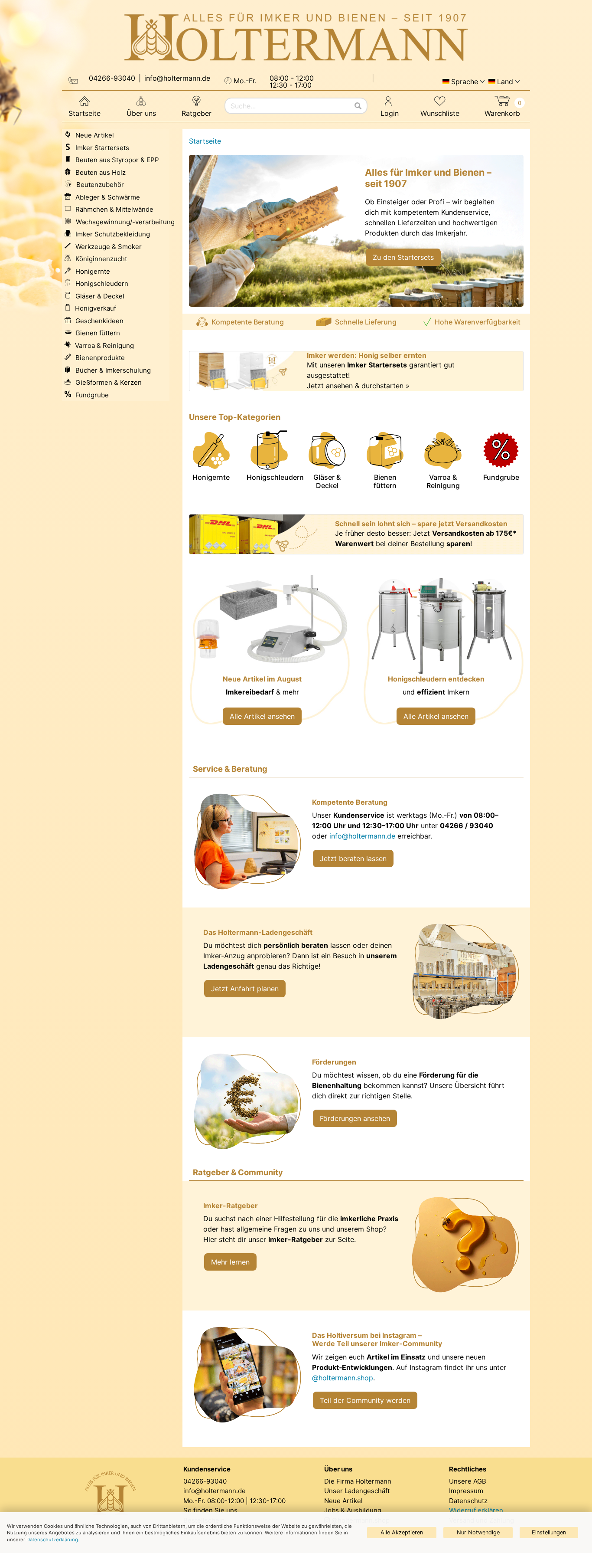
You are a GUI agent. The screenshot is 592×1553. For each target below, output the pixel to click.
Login (390, 113)
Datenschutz (468, 1501)
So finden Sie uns (210, 1510)
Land (505, 81)
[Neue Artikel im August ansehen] (269, 655)
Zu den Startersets (403, 257)
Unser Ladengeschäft (357, 1491)
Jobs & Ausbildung (352, 1510)
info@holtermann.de (362, 836)
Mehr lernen (230, 1262)
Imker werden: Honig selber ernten (366, 355)
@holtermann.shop (342, 1377)
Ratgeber (196, 113)
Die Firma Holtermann (357, 1481)
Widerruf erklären (476, 1510)
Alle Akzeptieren (402, 1532)
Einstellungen (549, 1532)
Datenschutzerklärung (52, 1540)
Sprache (464, 81)
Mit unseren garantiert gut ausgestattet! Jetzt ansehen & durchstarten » (381, 375)
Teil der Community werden (365, 1400)
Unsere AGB (467, 1481)
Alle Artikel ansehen (262, 716)
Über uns (141, 113)
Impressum (466, 1491)
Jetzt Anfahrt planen (245, 988)
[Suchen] (358, 105)
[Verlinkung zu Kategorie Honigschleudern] (443, 655)
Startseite (84, 113)
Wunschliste (439, 113)
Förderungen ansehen (355, 1118)
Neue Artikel (343, 1501)
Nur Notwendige (478, 1532)
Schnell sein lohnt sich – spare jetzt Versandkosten (421, 524)
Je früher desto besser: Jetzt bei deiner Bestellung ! (426, 538)
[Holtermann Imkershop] (296, 37)
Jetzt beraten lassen (353, 858)
